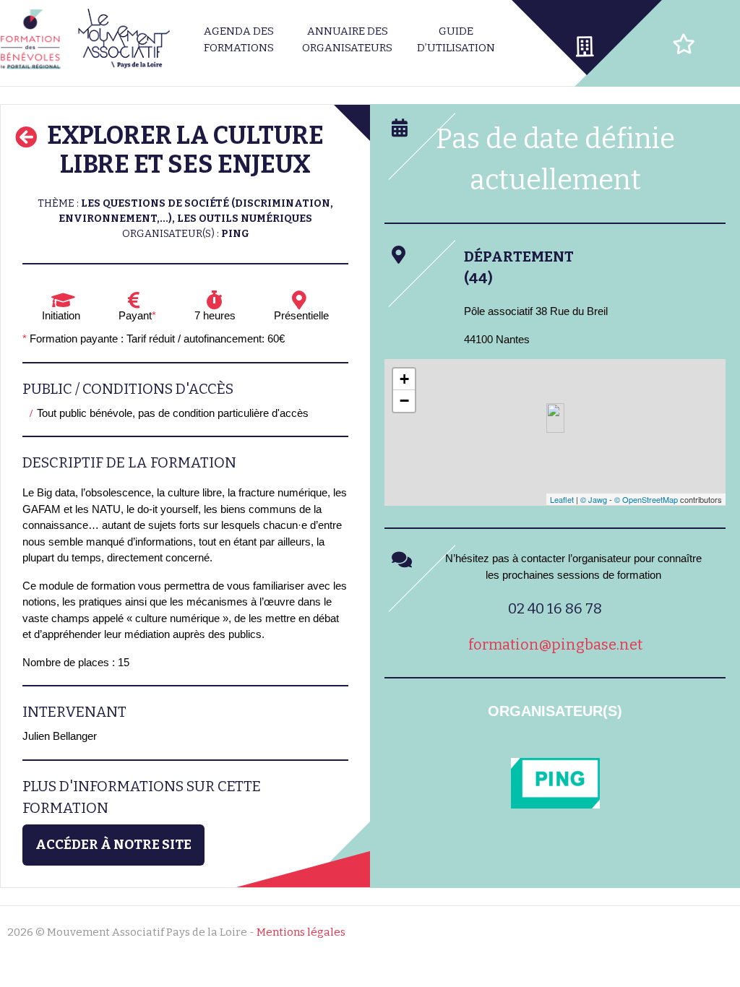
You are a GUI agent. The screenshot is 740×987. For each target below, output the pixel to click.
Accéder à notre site (113, 845)
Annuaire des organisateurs (347, 39)
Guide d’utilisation (456, 39)
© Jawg (593, 499)
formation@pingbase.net (555, 644)
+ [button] (404, 379)
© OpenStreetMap (646, 499)
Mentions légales (301, 932)
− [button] (404, 401)
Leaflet (562, 499)
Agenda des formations (239, 39)
